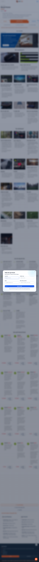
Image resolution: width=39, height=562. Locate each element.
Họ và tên (6, 276)
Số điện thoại (22, 276)
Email (6, 280)
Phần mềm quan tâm (23, 280)
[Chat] (36, 559)
